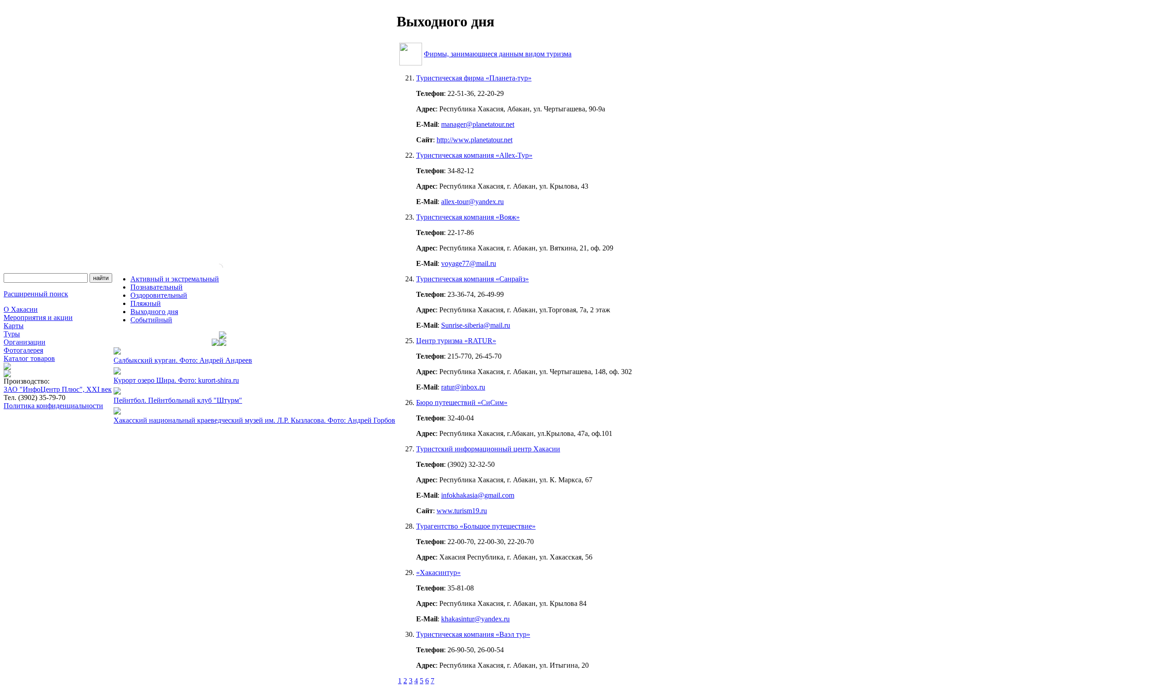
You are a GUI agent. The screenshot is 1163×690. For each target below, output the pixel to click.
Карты (14, 326)
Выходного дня (154, 311)
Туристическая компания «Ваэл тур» (473, 634)
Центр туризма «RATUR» (456, 341)
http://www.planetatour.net (474, 140)
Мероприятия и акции (38, 317)
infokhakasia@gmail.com (477, 495)
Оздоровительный (158, 295)
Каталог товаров (29, 358)
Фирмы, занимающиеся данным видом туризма (498, 54)
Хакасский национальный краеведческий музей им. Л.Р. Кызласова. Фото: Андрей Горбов (254, 420)
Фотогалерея (23, 350)
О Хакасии (21, 309)
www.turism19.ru (462, 511)
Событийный (151, 320)
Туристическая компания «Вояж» (468, 217)
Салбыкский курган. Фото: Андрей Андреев (183, 360)
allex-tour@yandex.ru (472, 201)
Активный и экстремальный (174, 279)
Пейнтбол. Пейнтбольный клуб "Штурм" (178, 400)
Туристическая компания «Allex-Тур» (474, 155)
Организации (24, 342)
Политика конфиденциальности (53, 406)
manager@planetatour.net (477, 124)
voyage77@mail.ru (468, 263)
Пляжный (145, 303)
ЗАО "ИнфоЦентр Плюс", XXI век (58, 389)
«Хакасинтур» (438, 572)
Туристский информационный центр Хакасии (488, 449)
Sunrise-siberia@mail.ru (475, 325)
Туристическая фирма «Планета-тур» (474, 78)
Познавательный (156, 287)
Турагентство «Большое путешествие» (476, 526)
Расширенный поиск (36, 294)
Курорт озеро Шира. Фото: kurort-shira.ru (176, 380)
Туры (12, 334)
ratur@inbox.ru (463, 387)
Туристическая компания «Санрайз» (472, 279)
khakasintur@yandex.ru (475, 619)
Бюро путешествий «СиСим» (461, 402)
